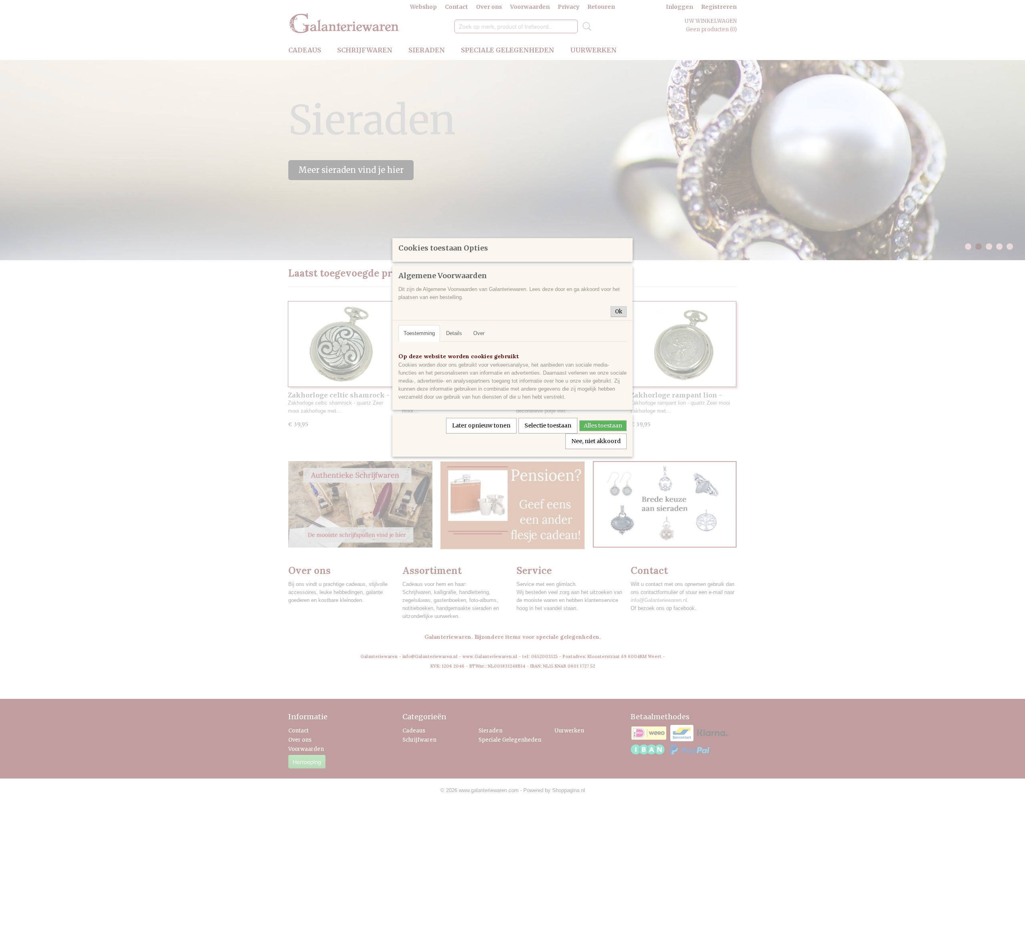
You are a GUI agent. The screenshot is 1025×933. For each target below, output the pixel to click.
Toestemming (419, 333)
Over (478, 333)
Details (454, 333)
